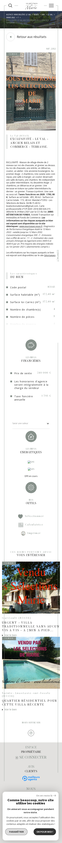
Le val (50, 14)
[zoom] (31, 129)
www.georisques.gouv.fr (30, 226)
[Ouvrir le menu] (51, 5)
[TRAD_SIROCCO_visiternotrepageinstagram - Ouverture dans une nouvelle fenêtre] (31, 733)
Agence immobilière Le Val (18, 14)
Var (43, 14)
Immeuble (10, 17)
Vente (36, 14)
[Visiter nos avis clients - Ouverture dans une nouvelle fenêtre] (31, 778)
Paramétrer (16, 831)
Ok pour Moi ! (45, 831)
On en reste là (44, 795)
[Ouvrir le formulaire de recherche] (10, 5)
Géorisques (49, 255)
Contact (58, 256)
